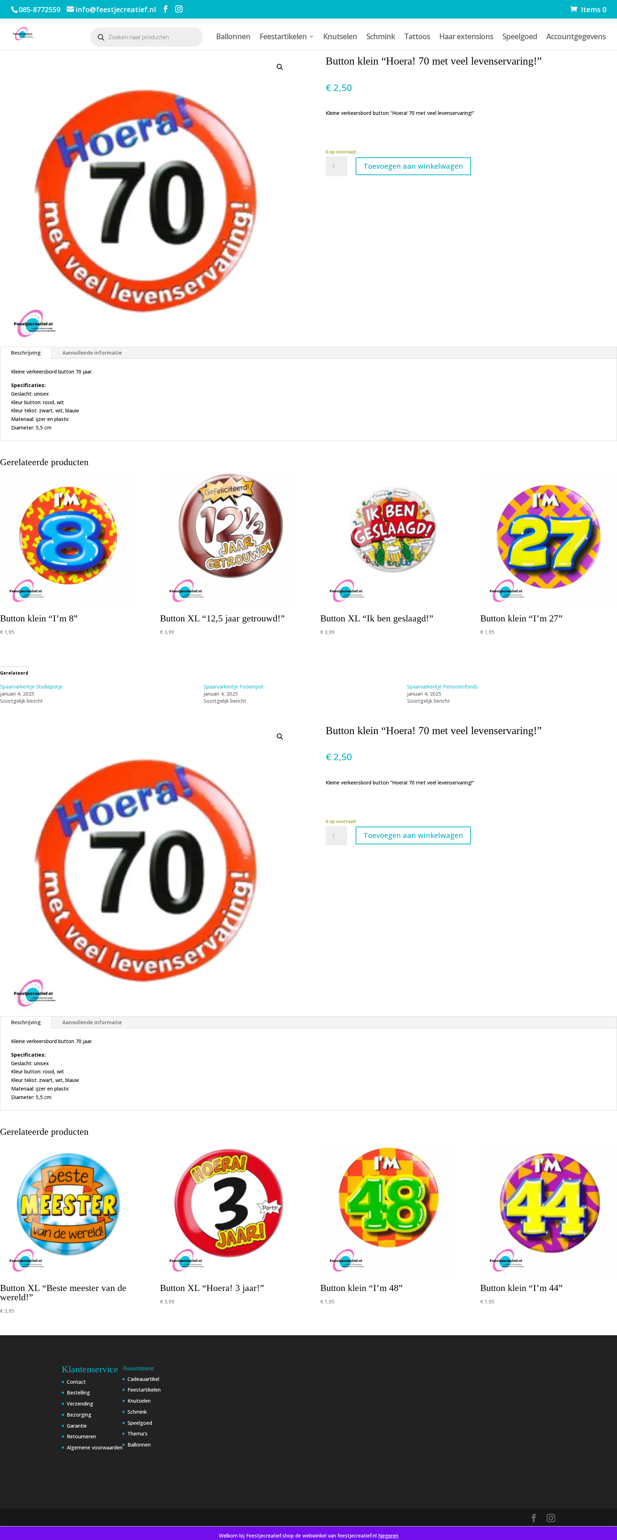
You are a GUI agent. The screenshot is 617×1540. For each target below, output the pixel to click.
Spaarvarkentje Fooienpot (234, 686)
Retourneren (81, 1436)
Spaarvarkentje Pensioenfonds (442, 686)
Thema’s (137, 1433)
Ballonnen (233, 37)
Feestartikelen (283, 37)
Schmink (380, 37)
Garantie (77, 1425)
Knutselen (340, 37)
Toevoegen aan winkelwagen (413, 166)
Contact (76, 1381)
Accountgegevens (576, 37)
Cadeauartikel (143, 1379)
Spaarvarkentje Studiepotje (31, 686)
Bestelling (78, 1392)
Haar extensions (466, 37)
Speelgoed (519, 37)
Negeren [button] (388, 1535)
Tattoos (417, 37)
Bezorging (79, 1414)
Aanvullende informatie (92, 352)
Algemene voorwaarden (94, 1447)
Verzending (80, 1403)
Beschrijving (26, 352)
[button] (280, 67)
